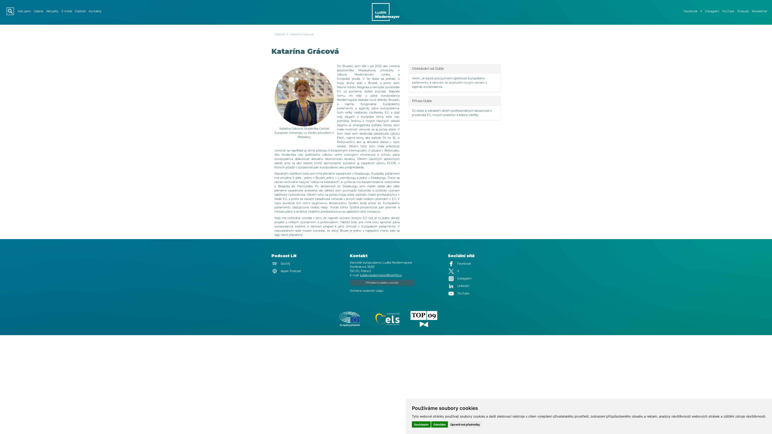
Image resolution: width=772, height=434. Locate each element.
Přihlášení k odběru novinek (382, 282)
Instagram (712, 11)
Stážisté (80, 11)
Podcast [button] (743, 11)
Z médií (66, 11)
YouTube (728, 11)
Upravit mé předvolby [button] (465, 424)
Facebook (690, 11)
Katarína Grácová (302, 34)
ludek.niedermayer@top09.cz (381, 275)
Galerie (38, 11)
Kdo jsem (24, 11)
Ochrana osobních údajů (366, 291)
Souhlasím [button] (421, 424)
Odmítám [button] (439, 424)
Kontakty (95, 11)
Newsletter (759, 11)
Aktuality (52, 11)
